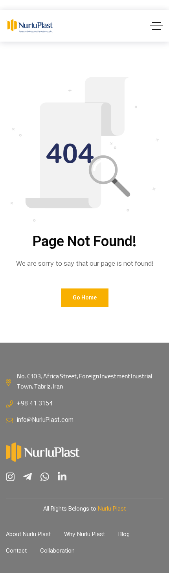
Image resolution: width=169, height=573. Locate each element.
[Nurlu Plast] (30, 26)
